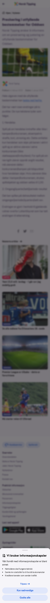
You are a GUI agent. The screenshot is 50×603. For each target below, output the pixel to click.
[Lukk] (25, 550)
